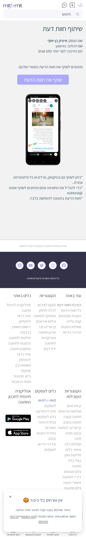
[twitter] (42, 267)
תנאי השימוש (28, 516)
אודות (64, 246)
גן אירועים (74, 405)
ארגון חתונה (47, 332)
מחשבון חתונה (20, 348)
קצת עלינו (74, 321)
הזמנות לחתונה (19, 343)
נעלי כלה (74, 460)
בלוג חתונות (22, 376)
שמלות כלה (72, 444)
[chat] (64, 6)
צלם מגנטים (72, 471)
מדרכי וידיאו (72, 332)
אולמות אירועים (70, 411)
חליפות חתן (72, 455)
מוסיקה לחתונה (44, 315)
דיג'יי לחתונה (71, 477)
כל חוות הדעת (71, 310)
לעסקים (23, 246)
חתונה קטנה (72, 416)
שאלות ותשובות (52, 246)
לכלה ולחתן (47, 310)
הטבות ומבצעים (70, 315)
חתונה (76, 466)
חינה (78, 438)
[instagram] (53, 267)
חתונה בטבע (72, 422)
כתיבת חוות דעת (69, 304)
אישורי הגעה (72, 482)
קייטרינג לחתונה (69, 427)
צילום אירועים (46, 321)
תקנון (40, 246)
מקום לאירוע (47, 304)
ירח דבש (50, 348)
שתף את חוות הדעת (43, 79)
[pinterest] (21, 267)
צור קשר (32, 246)
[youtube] (31, 267)
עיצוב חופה (73, 433)
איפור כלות (73, 449)
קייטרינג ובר (47, 326)
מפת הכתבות (21, 381)
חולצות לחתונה (20, 337)
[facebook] (64, 267)
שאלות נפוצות (71, 326)
